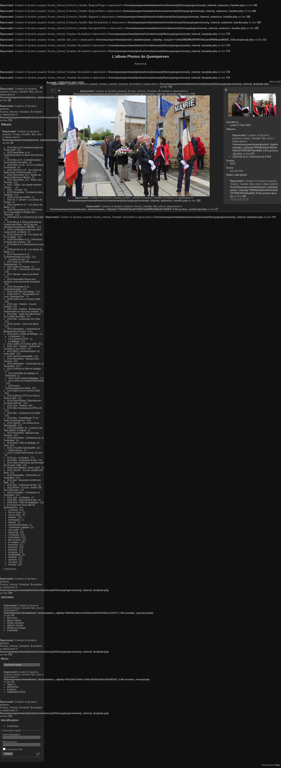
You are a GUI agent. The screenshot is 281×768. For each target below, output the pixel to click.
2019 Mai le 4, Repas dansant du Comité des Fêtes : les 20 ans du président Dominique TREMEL (22, 224)
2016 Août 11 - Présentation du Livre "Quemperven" (21, 295)
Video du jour (15, 450)
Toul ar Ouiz (14, 515)
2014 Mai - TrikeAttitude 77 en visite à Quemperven (21, 419)
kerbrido (12, 557)
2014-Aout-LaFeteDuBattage (23, 378)
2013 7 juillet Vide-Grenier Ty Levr (24, 452)
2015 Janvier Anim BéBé (20, 356)
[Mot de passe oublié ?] (37, 754)
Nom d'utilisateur (11, 734)
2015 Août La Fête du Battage (22, 334)
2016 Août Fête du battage (20, 291)
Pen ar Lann (14, 512)
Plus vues (12, 618)
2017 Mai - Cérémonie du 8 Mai (23, 269)
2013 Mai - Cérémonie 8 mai (22, 460)
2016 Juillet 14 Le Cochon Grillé (24, 299)
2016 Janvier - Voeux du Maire (23, 324)
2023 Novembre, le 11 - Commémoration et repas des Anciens (23, 153)
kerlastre (12, 549)
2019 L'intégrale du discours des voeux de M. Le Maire (22, 230)
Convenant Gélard (18, 525)
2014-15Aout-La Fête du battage (24, 368)
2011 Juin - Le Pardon (18, 497)
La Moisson (14, 336)
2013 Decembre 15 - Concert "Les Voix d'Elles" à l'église (23, 429)
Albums (6, 124)
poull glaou (14, 537)
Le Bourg (13, 510)
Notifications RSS (16, 692)
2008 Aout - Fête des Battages (22, 502)
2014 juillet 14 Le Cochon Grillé (23, 390)
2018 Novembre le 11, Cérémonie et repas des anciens (23, 240)
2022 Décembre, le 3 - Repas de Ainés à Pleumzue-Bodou (22, 176)
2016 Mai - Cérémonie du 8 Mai (23, 319)
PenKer (12, 517)
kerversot (13, 544)
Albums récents (15, 625)
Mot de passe (10, 741)
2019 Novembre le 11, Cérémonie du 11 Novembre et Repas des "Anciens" (23, 212)
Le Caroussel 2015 (18, 339)
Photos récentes (15, 623)
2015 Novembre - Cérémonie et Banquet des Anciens (22, 330)
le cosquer (13, 542)
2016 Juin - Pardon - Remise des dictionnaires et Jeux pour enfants (22, 310)
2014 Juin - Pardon (17, 405)
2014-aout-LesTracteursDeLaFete (26, 380)
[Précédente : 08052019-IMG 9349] (239, 104)
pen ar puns (14, 539)
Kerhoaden (14, 520)
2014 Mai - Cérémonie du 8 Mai (23, 413)
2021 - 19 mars (15, 189)
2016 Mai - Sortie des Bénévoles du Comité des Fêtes (22, 315)
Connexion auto (14, 749)
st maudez (13, 534)
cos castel (13, 530)
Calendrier (12, 630)
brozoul (12, 564)
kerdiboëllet (14, 554)
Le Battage (14, 341)
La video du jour (16, 259)
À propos (11, 689)
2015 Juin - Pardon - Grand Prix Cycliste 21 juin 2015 (22, 347)
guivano (12, 559)
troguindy (13, 532)
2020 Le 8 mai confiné (18, 197)
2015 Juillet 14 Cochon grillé (22, 344)
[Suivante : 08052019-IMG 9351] (264, 104)
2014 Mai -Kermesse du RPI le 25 (24, 408)
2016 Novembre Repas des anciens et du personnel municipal (22, 280)
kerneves (13, 547)
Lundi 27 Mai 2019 (240, 125)
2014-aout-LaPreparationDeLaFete (17, 386)
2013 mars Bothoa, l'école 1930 (23, 467)
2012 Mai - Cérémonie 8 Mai (22, 485)
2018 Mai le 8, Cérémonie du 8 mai (25, 244)
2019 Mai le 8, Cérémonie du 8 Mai (25, 217)
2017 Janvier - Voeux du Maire (23, 274)
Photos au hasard (16, 628)
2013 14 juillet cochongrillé (21, 448)
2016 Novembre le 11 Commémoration (16, 287)
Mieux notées (14, 620)
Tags (9, 684)
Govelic (12, 522)
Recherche (13, 687)
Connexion (13, 726)
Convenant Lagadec (19, 527)
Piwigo (277, 765)
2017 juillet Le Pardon (18, 266)
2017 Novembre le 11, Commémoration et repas (17, 255)
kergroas (13, 552)
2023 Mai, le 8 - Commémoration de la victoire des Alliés (22, 161)
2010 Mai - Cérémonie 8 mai (22, 500)
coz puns (13, 562)
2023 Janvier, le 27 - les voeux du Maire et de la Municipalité (23, 171)
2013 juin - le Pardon (18, 457)
